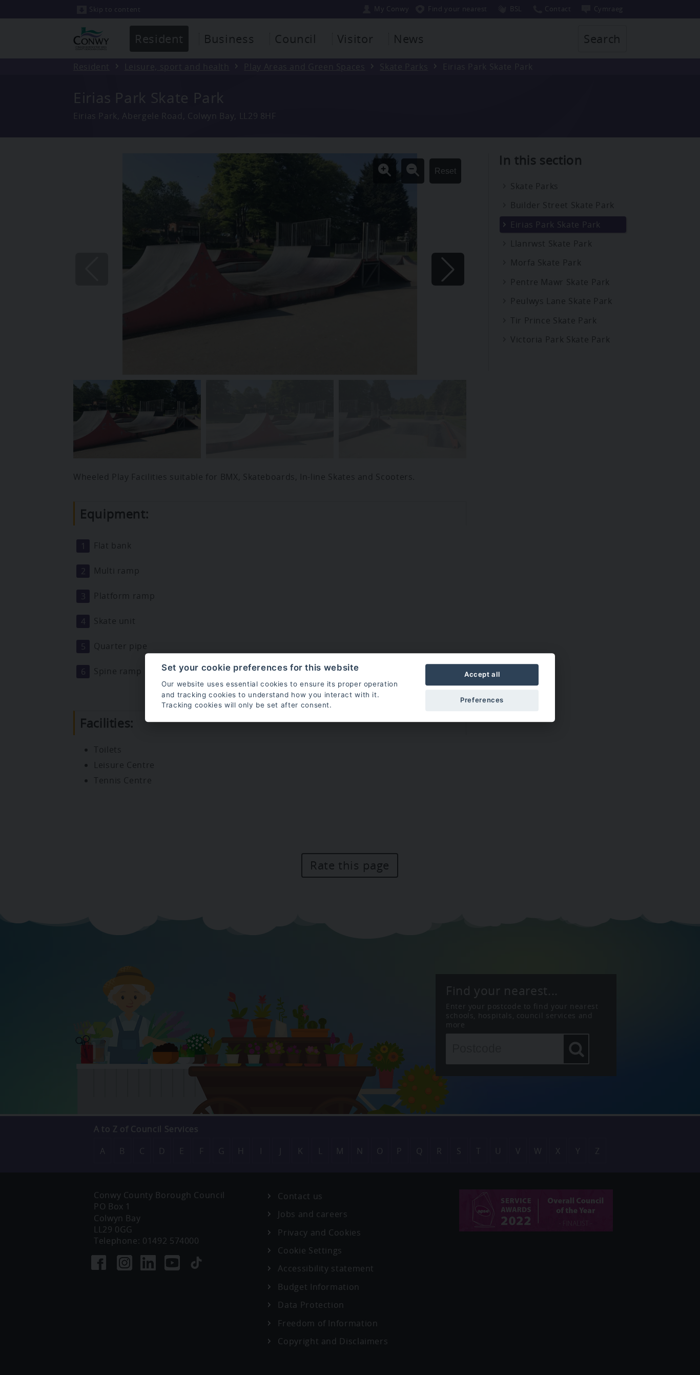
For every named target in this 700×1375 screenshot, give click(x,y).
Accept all (482, 674)
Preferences (482, 700)
